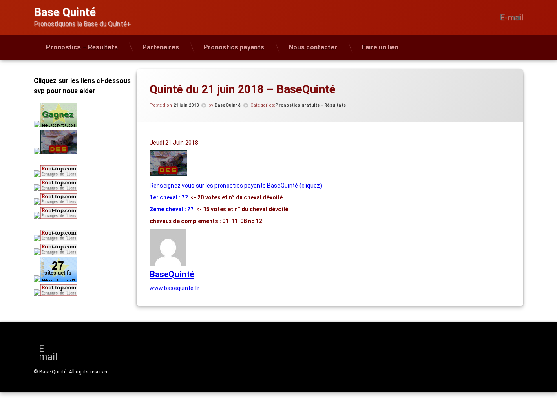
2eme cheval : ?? (172, 209)
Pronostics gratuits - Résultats (310, 105)
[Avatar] (168, 263)
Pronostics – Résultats (82, 47)
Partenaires (160, 47)
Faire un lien (380, 47)
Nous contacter (313, 47)
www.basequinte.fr (174, 288)
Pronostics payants (233, 47)
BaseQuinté (227, 105)
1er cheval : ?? (169, 197)
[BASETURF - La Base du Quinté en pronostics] (168, 173)
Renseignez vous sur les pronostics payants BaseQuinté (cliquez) (236, 185)
